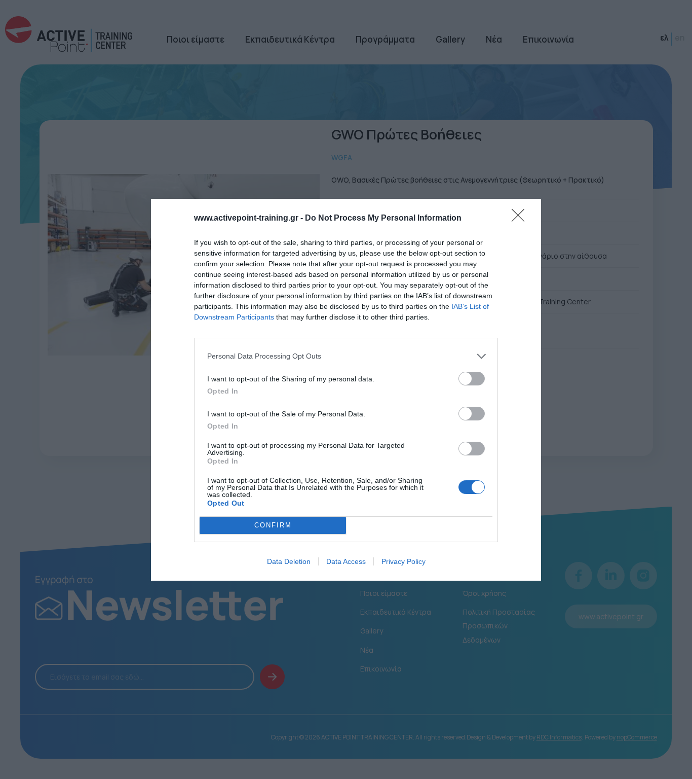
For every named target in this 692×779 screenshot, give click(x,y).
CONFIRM (273, 525)
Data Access (346, 561)
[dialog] (346, 390)
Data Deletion (289, 561)
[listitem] (346, 356)
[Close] (521, 218)
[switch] (471, 378)
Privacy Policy (403, 561)
